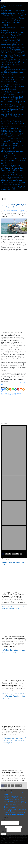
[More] (23, 389)
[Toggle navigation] (2, 199)
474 (17, 785)
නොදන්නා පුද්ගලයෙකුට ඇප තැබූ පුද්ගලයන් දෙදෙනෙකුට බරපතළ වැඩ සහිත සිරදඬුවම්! (13, 49)
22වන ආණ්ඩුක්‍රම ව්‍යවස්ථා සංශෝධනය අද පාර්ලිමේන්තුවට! (12, 153)
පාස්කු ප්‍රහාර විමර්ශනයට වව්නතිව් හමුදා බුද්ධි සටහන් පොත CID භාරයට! (12, 86)
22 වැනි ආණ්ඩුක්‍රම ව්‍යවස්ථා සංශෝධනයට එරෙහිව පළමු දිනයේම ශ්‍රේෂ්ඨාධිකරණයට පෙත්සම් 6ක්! (12, 107)
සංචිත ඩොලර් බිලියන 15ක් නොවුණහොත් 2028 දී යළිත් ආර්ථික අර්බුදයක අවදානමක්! (13, 99)
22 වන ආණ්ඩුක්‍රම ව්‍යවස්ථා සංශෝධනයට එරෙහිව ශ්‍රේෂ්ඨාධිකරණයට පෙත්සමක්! (13, 136)
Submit (3, 833)
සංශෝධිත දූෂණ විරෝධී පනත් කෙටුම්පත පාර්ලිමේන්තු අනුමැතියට (13, 64)
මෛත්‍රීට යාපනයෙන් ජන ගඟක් (8, 394)
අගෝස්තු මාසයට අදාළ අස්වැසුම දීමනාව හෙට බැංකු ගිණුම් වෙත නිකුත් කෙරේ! (14, 160)
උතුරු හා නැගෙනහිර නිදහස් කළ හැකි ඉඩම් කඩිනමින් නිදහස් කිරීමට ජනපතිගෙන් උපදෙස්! (12, 21)
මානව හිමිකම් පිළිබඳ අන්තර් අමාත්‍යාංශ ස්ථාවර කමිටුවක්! (12, 122)
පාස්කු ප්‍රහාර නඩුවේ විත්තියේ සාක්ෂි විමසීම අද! (13, 188)
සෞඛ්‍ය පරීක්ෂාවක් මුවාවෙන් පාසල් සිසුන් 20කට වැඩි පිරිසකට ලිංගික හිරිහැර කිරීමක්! (14, 57)
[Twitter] (5, 389)
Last (20, 824)
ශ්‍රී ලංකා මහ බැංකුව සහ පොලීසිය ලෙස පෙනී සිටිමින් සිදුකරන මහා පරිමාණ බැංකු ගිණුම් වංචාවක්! (12, 169)
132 (17, 553)
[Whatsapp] (13, 389)
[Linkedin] (15, 389)
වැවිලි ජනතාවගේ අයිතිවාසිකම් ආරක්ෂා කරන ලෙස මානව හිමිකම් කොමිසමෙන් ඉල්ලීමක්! (13, 12)
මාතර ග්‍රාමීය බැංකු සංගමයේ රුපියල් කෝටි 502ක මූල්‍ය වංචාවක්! (12, 116)
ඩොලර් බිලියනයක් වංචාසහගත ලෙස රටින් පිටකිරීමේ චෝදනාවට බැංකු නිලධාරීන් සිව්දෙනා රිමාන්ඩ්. (13, 144)
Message (3, 831)
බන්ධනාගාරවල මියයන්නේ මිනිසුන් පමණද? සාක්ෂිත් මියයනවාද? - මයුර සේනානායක (13, 696)
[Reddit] (21, 389)
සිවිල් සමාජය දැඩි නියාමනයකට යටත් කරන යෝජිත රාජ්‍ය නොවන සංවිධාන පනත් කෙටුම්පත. (13, 740)
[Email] (7, 389)
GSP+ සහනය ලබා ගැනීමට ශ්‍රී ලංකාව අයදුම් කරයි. (13, 93)
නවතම (2, 391)
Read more (22, 602)
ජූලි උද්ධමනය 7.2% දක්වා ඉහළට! (11, 6)
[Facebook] (2, 389)
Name (3, 819)
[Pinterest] (18, 389)
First (20, 822)
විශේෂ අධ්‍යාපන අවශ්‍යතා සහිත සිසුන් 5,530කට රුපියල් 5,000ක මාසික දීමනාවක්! (13, 128)
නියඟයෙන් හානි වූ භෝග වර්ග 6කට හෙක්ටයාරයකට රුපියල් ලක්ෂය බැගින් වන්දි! (13, 79)
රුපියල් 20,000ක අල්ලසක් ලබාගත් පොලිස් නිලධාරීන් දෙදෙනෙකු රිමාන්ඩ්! (12, 35)
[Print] (10, 389)
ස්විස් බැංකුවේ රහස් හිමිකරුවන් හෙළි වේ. (11, 393)
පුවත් (6, 391)
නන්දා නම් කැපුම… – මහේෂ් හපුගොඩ (12, 29)
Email (3, 826)
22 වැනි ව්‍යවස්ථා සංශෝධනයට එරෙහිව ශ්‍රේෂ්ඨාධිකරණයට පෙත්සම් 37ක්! (13, 72)
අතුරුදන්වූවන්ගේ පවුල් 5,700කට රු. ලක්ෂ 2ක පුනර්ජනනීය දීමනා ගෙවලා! (12, 42)
